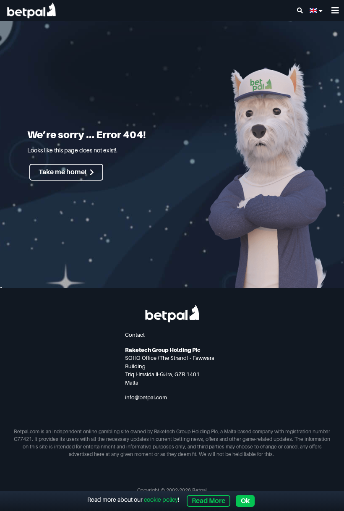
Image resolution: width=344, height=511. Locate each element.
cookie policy (161, 499)
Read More (208, 501)
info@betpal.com (146, 397)
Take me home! (62, 172)
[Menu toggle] (335, 10)
